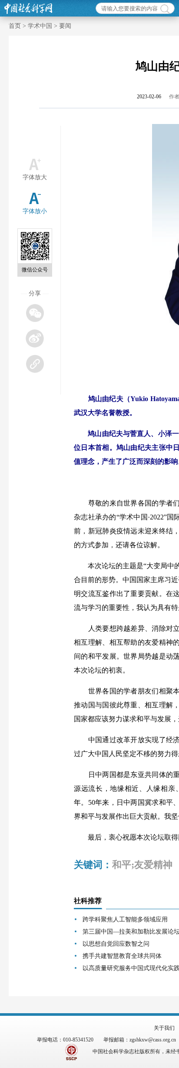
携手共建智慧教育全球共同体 (122, 956)
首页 (15, 26)
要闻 (65, 26)
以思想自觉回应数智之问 (116, 944)
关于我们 (164, 1028)
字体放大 (35, 177)
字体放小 (35, 211)
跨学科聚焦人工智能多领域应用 (125, 919)
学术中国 (40, 26)
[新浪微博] (34, 338)
